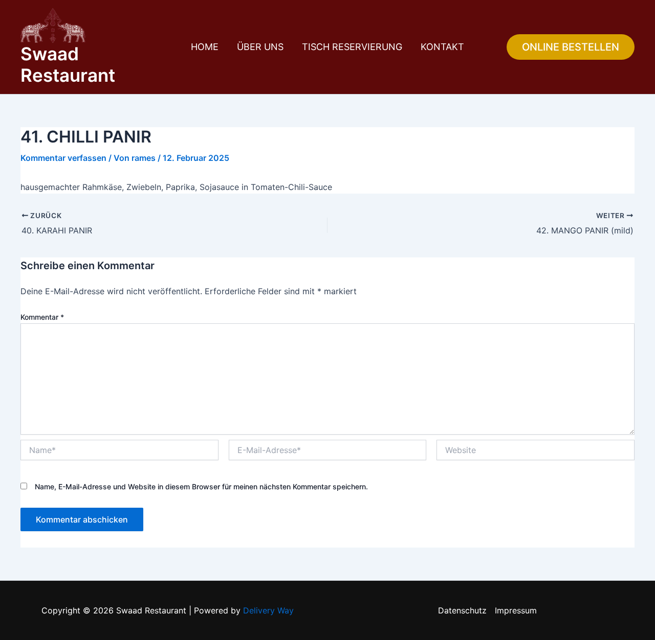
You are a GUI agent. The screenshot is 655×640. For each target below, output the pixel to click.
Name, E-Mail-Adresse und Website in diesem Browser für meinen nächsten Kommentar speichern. (201, 486)
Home (205, 46)
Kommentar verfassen (63, 158)
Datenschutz (462, 610)
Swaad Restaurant (67, 64)
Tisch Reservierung (352, 46)
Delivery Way (268, 610)
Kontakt (442, 46)
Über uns (260, 46)
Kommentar (42, 317)
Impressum (516, 610)
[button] (571, 47)
